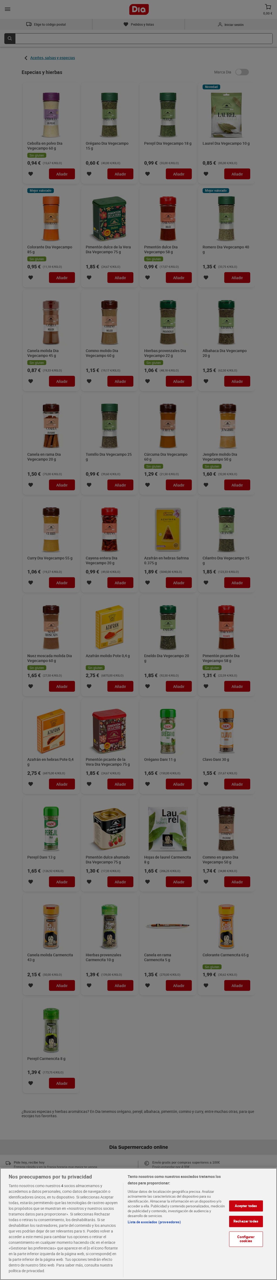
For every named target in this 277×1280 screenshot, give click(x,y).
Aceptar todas (246, 1205)
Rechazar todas (245, 1221)
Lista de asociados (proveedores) (154, 1222)
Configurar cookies (245, 1239)
